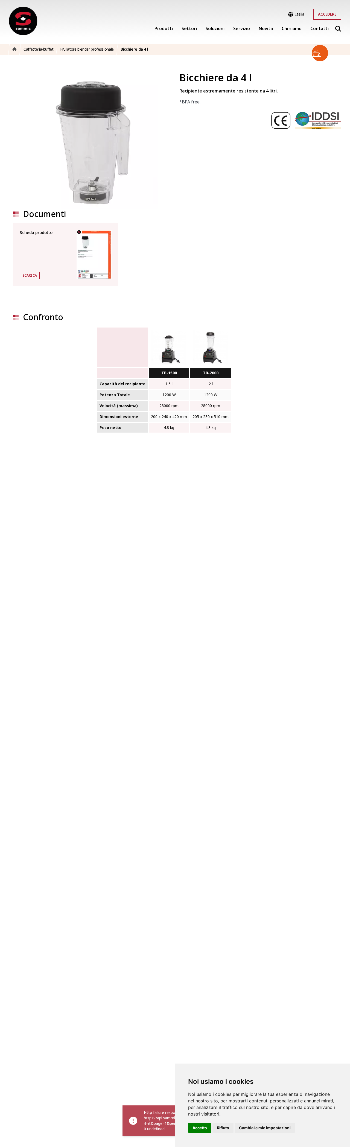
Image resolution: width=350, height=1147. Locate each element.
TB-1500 (169, 372)
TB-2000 (210, 372)
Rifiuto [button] (223, 1127)
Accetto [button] (199, 1127)
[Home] (23, 21)
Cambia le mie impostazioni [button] (265, 1127)
